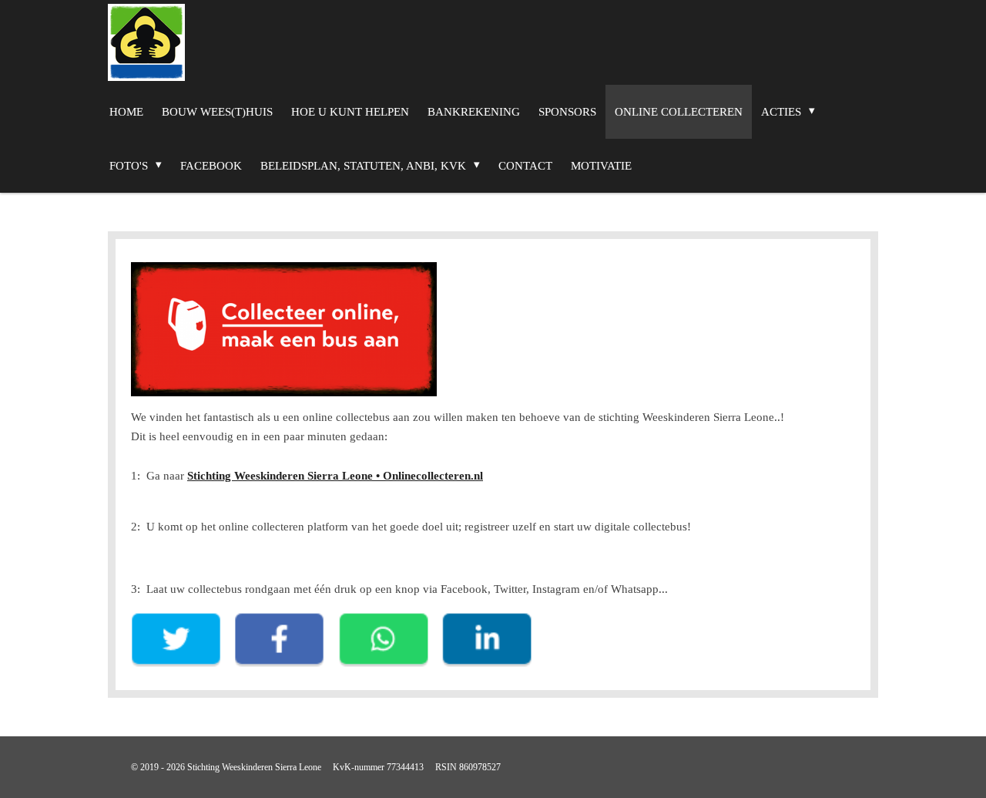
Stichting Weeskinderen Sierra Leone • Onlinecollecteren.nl (335, 476)
